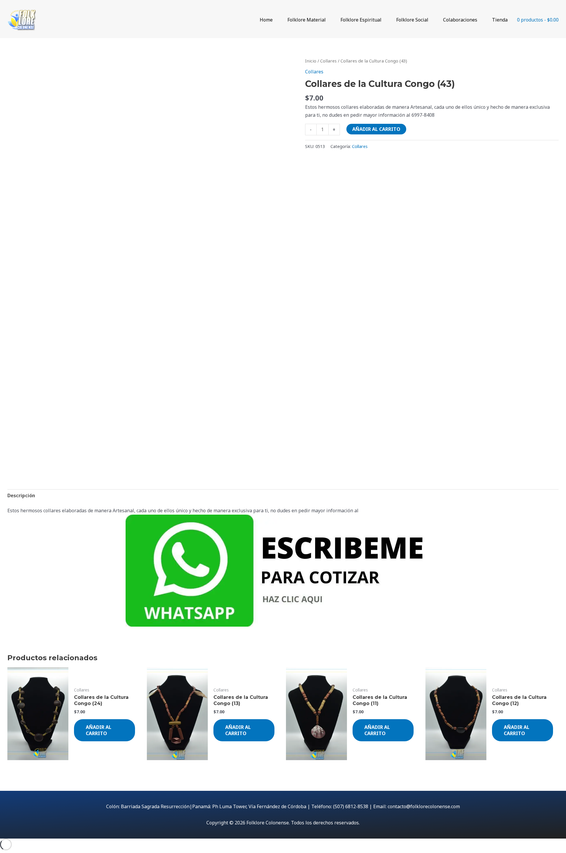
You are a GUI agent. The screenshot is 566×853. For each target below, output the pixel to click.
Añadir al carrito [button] (98, 730)
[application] (275, 19)
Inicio (310, 61)
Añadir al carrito (376, 129)
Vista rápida (37, 754)
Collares (328, 61)
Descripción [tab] (21, 495)
